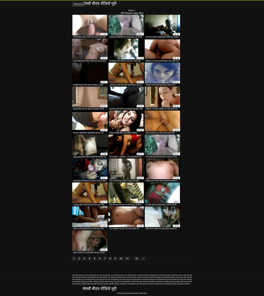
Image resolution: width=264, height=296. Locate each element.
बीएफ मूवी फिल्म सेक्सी (180, 275)
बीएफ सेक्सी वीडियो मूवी (162, 279)
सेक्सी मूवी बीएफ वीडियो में (183, 284)
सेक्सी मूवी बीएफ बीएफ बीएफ (147, 284)
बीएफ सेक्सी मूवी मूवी (124, 279)
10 (121, 258)
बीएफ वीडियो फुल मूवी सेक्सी (115, 277)
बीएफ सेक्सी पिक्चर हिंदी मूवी (153, 277)
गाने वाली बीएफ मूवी (116, 275)
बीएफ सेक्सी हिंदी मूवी (173, 279)
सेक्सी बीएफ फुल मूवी (174, 282)
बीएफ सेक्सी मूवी (188, 277)
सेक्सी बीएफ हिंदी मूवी (114, 284)
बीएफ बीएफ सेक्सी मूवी (161, 275)
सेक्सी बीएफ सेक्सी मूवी (102, 284)
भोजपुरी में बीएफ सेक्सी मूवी (78, 282)
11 (127, 258)
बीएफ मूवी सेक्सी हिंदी (102, 277)
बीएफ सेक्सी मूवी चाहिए (89, 279)
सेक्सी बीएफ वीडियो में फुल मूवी (88, 284)
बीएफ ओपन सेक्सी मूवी (127, 275)
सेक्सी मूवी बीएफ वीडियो (170, 284)
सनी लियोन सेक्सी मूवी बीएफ (149, 282)
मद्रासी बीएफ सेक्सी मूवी (92, 282)
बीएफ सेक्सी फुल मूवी (178, 277)
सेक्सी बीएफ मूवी (184, 282)
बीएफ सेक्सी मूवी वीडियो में (149, 279)
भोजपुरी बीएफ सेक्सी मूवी (185, 279)
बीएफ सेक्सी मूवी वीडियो (136, 279)
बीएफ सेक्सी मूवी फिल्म (101, 279)
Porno (131, 10)
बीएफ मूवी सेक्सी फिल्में (81, 277)
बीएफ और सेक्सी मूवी (138, 275)
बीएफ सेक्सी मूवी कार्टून (78, 279)
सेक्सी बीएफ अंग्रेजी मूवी (163, 282)
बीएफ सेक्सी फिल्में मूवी (166, 277)
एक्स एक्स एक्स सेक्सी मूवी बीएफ (102, 275)
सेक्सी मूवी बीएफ (123, 284)
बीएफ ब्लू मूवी (171, 275)
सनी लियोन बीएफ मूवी (136, 282)
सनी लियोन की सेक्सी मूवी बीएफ (122, 282)
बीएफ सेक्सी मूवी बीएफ (113, 279)
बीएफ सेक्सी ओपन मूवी (128, 277)
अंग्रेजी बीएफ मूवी (76, 275)
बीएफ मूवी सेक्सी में (91, 277)
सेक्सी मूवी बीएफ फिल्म (133, 284)
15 (137, 258)
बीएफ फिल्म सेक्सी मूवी (150, 275)
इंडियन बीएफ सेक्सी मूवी (88, 275)
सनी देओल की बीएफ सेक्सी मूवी (106, 282)
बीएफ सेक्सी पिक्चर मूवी (140, 277)
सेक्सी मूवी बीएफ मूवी (159, 284)
